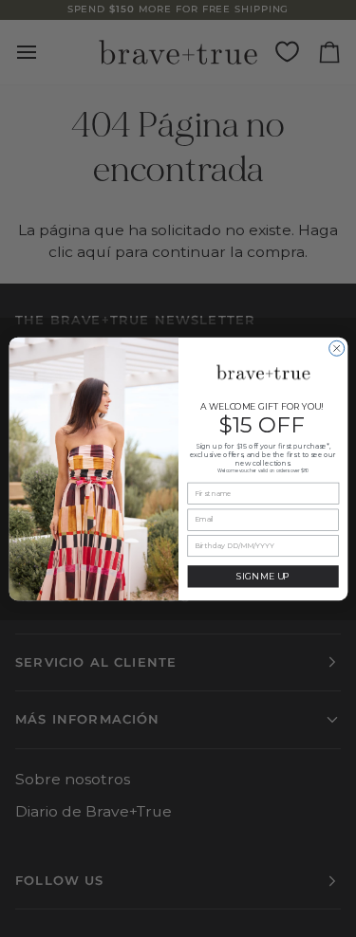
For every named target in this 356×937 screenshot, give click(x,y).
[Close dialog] (336, 348)
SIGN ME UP (263, 576)
